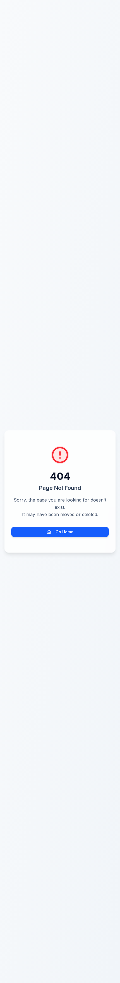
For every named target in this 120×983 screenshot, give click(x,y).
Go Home (64, 531)
